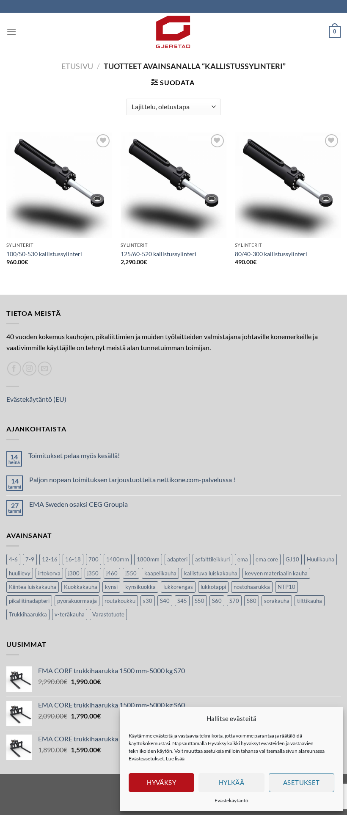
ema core (267, 559)
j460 (112, 573)
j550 (131, 573)
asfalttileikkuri (212, 559)
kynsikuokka (140, 586)
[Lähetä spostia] (45, 369)
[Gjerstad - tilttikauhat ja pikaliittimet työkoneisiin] (173, 32)
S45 (182, 600)
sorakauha (276, 600)
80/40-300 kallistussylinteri (271, 253)
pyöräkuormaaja (77, 600)
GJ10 (292, 559)
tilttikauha (309, 600)
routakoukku (120, 600)
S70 (234, 600)
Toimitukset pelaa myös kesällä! (74, 455)
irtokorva (49, 573)
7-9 (29, 559)
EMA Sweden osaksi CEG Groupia (78, 504)
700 (93, 559)
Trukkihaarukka (28, 614)
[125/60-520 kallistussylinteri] (173, 185)
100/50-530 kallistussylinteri (44, 253)
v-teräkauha (70, 614)
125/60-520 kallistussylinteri (158, 253)
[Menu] (11, 31)
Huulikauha (320, 559)
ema (242, 559)
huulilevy (19, 573)
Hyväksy (161, 782)
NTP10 (286, 586)
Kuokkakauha (80, 586)
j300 (74, 573)
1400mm (117, 559)
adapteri (177, 559)
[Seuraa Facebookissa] (14, 369)
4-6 (13, 559)
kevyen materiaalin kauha (276, 573)
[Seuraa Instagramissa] (29, 369)
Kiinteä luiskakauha (32, 586)
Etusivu (77, 66)
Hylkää (232, 782)
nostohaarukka (252, 586)
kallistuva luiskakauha (210, 573)
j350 (93, 573)
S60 (217, 600)
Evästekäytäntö (231, 800)
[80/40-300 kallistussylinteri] (288, 185)
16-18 (73, 559)
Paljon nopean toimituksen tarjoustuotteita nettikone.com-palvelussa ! (132, 479)
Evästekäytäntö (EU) (36, 399)
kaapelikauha (160, 573)
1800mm (148, 559)
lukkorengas (178, 586)
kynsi (111, 586)
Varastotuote (108, 614)
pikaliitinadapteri (29, 600)
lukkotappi (213, 586)
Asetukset (301, 782)
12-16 (50, 559)
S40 (165, 600)
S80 (251, 600)
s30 (147, 600)
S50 (199, 600)
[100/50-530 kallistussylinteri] (59, 185)
